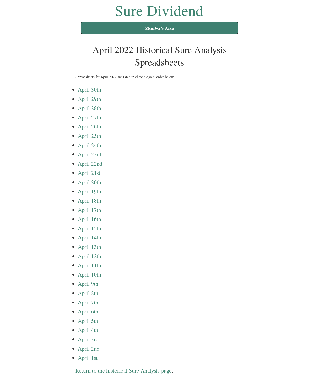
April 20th (89, 182)
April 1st (88, 357)
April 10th (89, 274)
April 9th (88, 283)
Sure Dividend (159, 10)
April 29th (89, 99)
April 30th (89, 89)
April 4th (88, 330)
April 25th (89, 135)
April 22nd (90, 163)
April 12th (89, 256)
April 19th (89, 191)
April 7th (88, 302)
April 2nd (88, 348)
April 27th (89, 117)
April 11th (89, 265)
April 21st (89, 172)
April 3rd (88, 339)
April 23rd (89, 154)
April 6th (88, 311)
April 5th (88, 320)
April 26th (89, 126)
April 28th (89, 108)
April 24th (89, 145)
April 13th (89, 246)
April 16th (89, 219)
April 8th (88, 293)
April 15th (89, 228)
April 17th (89, 210)
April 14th (89, 237)
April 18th (89, 200)
